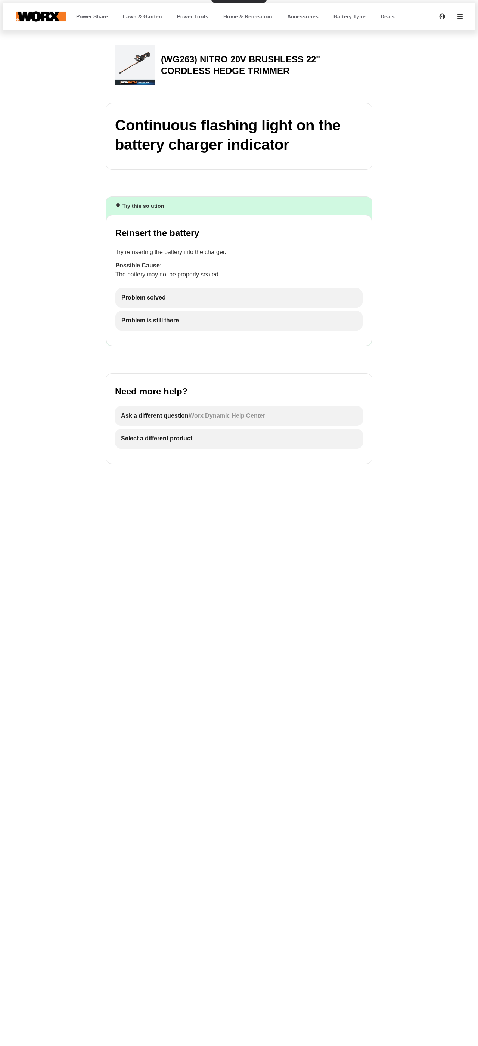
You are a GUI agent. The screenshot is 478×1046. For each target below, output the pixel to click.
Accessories (303, 16)
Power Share (92, 16)
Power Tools (192, 16)
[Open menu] (460, 16)
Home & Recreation (247, 16)
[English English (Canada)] (442, 16)
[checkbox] (239, 298)
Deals (388, 16)
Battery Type (349, 16)
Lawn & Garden (142, 16)
